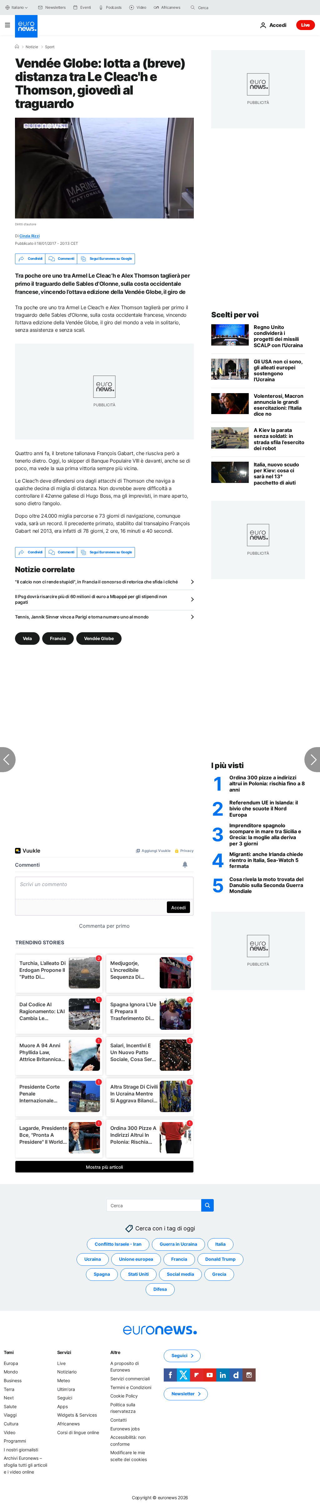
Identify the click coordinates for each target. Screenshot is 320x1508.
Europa (11, 1363)
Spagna (102, 1274)
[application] (104, 168)
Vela (27, 638)
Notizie (32, 47)
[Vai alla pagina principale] (26, 26)
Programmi (15, 1441)
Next (9, 1397)
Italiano (18, 7)
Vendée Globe (99, 638)
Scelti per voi (234, 314)
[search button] (193, 8)
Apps (62, 1406)
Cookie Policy (124, 1395)
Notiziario (67, 1371)
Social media (180, 1274)
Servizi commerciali (130, 1378)
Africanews (68, 1423)
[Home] (17, 46)
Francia (58, 638)
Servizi (64, 1352)
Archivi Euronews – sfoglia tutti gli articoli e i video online (25, 1464)
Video (9, 1432)
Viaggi (10, 1415)
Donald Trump (220, 1259)
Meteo (63, 1380)
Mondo (11, 1371)
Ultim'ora (66, 1389)
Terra (9, 1389)
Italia (220, 1244)
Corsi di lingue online (78, 1432)
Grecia (219, 1274)
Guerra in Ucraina (178, 1244)
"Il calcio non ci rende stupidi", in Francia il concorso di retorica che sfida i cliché (96, 581)
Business (13, 1380)
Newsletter (183, 1393)
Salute (10, 1406)
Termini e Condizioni (130, 1387)
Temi (9, 1352)
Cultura (11, 1423)
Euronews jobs (125, 1428)
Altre (115, 1352)
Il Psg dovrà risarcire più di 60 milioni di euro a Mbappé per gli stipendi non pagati (91, 599)
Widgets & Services (77, 1415)
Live (305, 25)
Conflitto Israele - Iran (118, 1244)
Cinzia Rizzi (29, 235)
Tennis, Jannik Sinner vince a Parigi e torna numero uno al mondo (82, 616)
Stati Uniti (138, 1274)
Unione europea (136, 1259)
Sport (49, 47)
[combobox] (224, 8)
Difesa (160, 1289)
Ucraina (92, 1259)
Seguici (64, 1397)
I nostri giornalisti (21, 1449)
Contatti (118, 1420)
